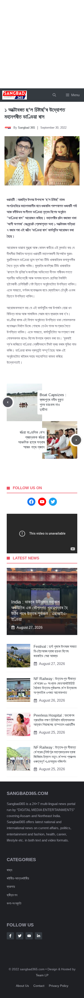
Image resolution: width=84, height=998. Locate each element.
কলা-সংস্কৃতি (14, 903)
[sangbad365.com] (14, 95)
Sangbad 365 (26, 127)
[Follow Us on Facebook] (10, 935)
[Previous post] (7, 402)
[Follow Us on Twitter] (19, 935)
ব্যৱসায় (11, 886)
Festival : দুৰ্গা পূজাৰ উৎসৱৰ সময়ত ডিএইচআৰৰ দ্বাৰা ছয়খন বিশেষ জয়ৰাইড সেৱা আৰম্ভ (55, 651)
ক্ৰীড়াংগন (12, 895)
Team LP (42, 975)
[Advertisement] (42, 44)
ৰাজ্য (9, 870)
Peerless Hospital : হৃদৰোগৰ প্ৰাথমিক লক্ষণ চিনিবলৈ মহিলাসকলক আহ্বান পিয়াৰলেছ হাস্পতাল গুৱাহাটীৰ (54, 720)
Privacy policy (58, 985)
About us (22, 985)
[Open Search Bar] (54, 95)
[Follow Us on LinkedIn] (38, 935)
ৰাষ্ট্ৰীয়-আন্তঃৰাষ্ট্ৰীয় (18, 878)
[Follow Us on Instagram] (29, 935)
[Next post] (76, 440)
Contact (38, 985)
